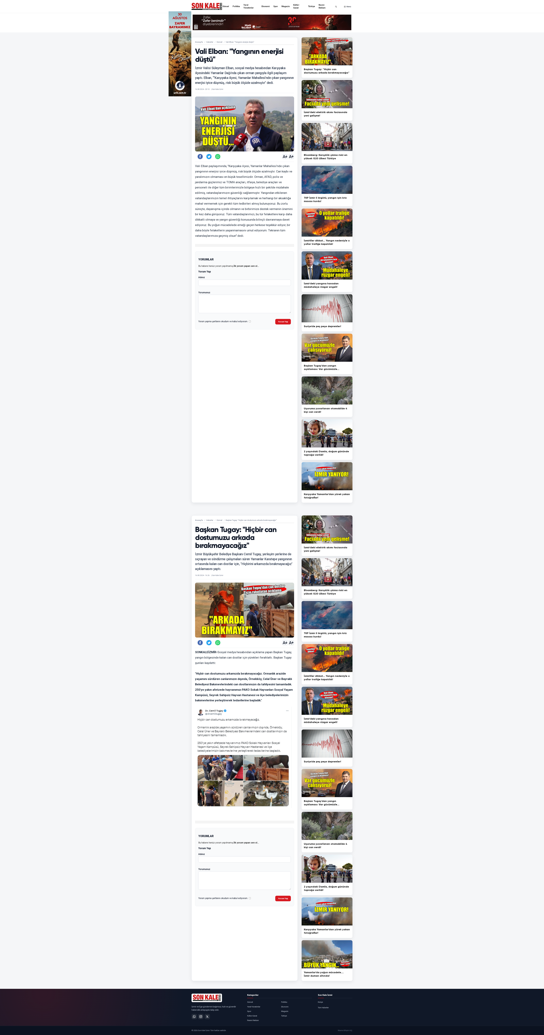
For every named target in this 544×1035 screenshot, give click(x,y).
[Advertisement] (364, 53)
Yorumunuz (204, 292)
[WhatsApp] (194, 1016)
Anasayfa (199, 42)
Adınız (201, 277)
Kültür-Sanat (296, 6)
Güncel (226, 6)
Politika (236, 6)
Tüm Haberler (323, 1008)
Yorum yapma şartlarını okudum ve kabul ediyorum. (223, 321)
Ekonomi (266, 6)
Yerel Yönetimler (249, 6)
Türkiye (311, 6)
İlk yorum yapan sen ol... (246, 266)
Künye (320, 1002)
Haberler (209, 42)
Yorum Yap (283, 322)
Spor (275, 6)
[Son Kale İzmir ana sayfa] (207, 998)
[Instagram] (200, 1016)
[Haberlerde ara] (336, 6)
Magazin (285, 6)
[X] (207, 1016)
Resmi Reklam (322, 6)
